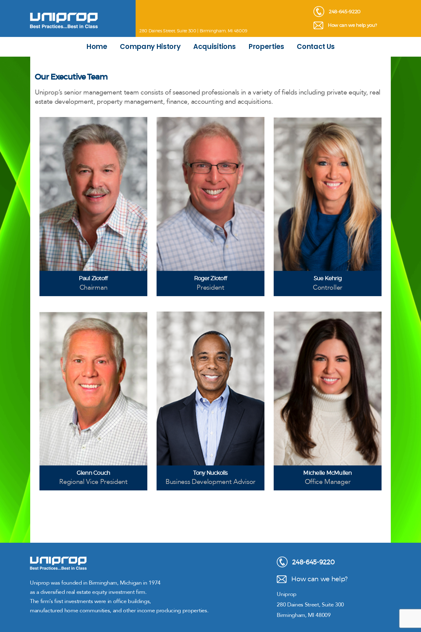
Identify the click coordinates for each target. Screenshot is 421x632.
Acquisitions (214, 46)
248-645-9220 (345, 11)
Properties (266, 46)
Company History (150, 46)
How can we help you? (352, 25)
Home (96, 46)
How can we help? (319, 579)
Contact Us (316, 46)
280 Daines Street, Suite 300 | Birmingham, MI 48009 (193, 30)
